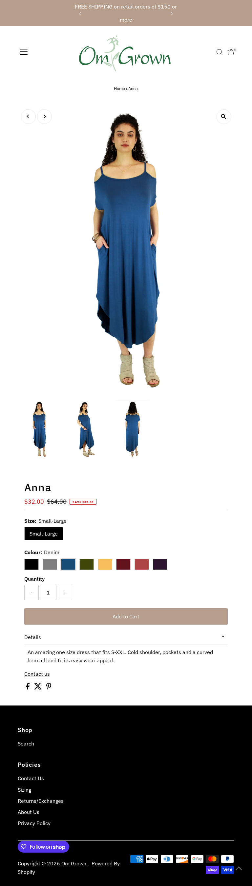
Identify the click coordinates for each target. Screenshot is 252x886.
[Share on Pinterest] (49, 687)
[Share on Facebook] (28, 687)
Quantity (34, 578)
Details (32, 637)
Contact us (37, 673)
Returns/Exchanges (41, 801)
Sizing (24, 789)
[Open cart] (230, 52)
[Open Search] (219, 52)
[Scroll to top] (238, 868)
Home (119, 88)
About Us (28, 812)
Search (26, 743)
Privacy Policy (34, 823)
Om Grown (74, 863)
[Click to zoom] (223, 116)
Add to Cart (126, 616)
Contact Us (31, 778)
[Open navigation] (24, 52)
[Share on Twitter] (38, 687)
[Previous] (80, 13)
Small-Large (44, 533)
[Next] (171, 13)
